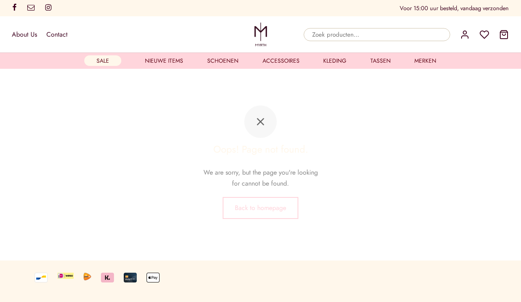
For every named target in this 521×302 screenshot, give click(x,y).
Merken (425, 61)
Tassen (380, 61)
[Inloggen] (465, 34)
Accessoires (281, 61)
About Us (24, 34)
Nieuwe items (164, 61)
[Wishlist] (484, 34)
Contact (57, 34)
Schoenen (223, 61)
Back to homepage (260, 207)
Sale (102, 61)
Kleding (334, 61)
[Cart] (504, 34)
